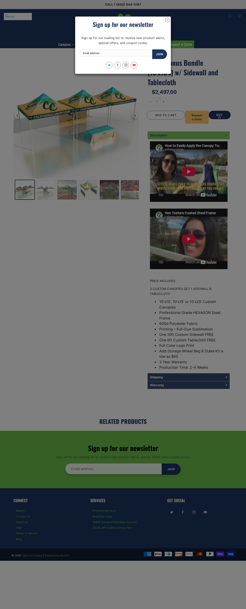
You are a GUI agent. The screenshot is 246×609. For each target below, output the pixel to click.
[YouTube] (134, 65)
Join (159, 54)
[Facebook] (117, 65)
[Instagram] (125, 65)
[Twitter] (109, 65)
